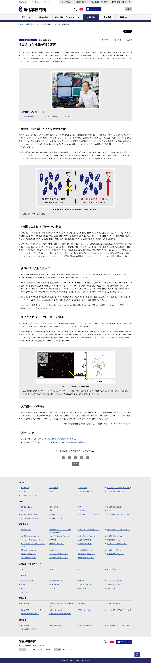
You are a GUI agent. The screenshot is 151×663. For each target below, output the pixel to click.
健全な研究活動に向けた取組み (88, 514)
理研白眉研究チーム (113, 540)
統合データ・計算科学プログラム (88, 530)
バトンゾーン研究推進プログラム (31, 540)
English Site (46, 2)
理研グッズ (24, 588)
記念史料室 (24, 592)
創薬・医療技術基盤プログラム (59, 536)
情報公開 (52, 514)
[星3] (75, 457)
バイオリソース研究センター (58, 554)
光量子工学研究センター (28, 558)
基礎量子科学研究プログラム (30, 536)
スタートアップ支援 (55, 610)
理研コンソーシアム (84, 610)
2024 (80, 569)
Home (21, 24)
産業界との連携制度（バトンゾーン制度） (61, 605)
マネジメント (111, 511)
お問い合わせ (35, 2)
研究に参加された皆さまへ (29, 518)
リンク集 (23, 491)
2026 (22, 569)
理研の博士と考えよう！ (57, 581)
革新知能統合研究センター (29, 550)
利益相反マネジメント (56, 518)
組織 (22, 511)
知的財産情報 (25, 603)
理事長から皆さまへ (27, 507)
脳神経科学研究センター (28, 554)
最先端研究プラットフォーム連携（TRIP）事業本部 (60, 531)
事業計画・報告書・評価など (30, 514)
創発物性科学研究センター (32, 116)
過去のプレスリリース (114, 569)
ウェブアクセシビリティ (28, 495)
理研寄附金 (66, 2)
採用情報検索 (25, 625)
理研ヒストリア (112, 588)
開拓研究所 (53, 540)
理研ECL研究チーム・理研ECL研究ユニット (33, 545)
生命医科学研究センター (86, 550)
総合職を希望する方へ (85, 625)
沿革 (79, 507)
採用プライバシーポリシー (115, 491)
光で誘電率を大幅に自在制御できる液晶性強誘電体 (66, 442)
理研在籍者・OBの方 (99, 2)
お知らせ (81, 581)
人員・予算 (81, 511)
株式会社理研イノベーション (30, 610)
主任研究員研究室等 (84, 540)
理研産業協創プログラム (115, 536)
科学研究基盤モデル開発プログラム (118, 530)
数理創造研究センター (56, 544)
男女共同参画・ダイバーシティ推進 (118, 514)
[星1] (63, 457)
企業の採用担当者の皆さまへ (30, 614)
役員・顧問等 (53, 507)
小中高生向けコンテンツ (121, 2)
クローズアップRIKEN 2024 (62, 24)
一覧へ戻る (117, 40)
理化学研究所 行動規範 (114, 507)
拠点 (50, 511)
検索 (127, 9)
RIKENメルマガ (95, 9)
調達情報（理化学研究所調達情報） (118, 488)
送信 (75, 464)
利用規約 (52, 491)
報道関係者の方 (80, 2)
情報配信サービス (55, 584)
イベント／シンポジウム (115, 581)
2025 (51, 569)
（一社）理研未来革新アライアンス (118, 610)
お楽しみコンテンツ (84, 584)
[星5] (88, 457)
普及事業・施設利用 (113, 603)
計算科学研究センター (85, 544)
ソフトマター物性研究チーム (53, 116)
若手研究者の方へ (55, 625)
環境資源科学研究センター (86, 554)
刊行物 (23, 584)
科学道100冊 (82, 588)
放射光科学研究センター (86, 558)
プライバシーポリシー (85, 491)
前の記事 (105, 40)
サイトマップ (82, 488)
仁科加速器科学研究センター (58, 558)
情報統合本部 (53, 550)
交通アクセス (23, 2)
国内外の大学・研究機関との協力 (60, 614)
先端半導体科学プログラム (86, 536)
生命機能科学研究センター (115, 550)
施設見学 (52, 588)
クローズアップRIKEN (43, 24)
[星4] (82, 457)
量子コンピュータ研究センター (117, 544)
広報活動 (29, 24)
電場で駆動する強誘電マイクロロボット (63, 439)
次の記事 (129, 40)
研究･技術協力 (82, 603)
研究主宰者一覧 (26, 530)
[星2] (69, 457)
